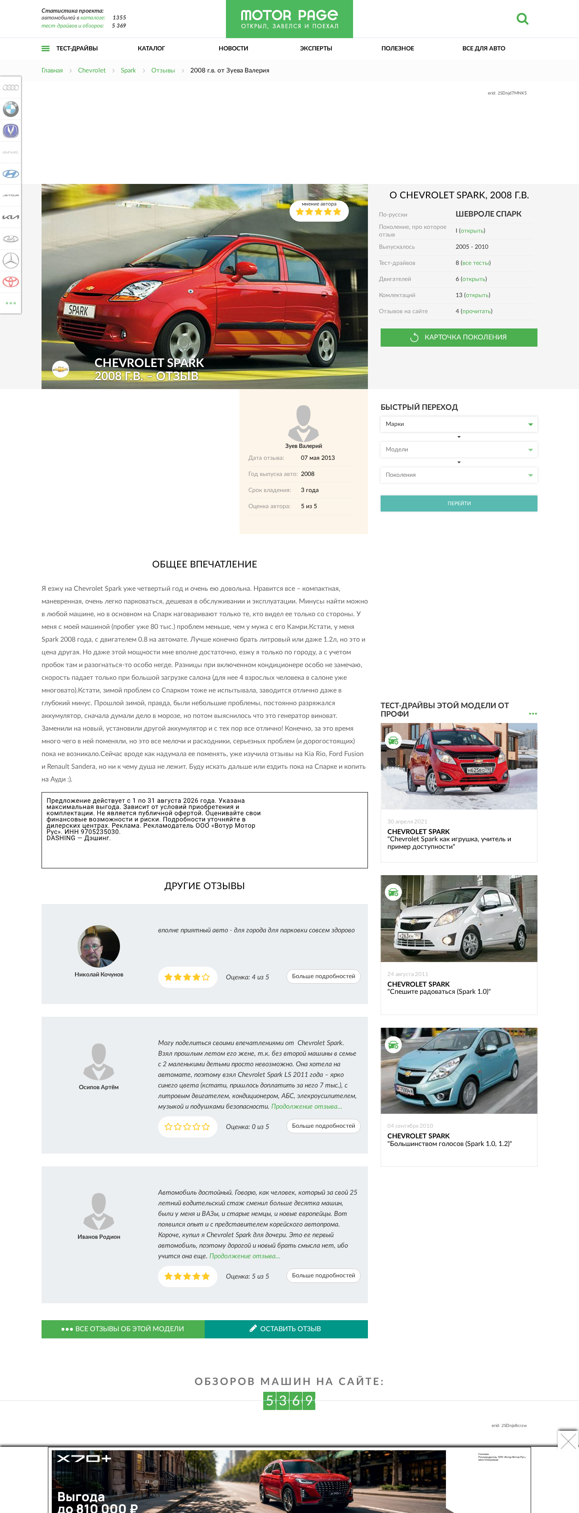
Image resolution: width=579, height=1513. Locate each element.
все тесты (475, 263)
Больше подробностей (323, 976)
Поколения (401, 475)
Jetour (8, 195)
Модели (397, 450)
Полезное (397, 49)
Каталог (151, 49)
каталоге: (93, 18)
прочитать (476, 311)
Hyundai (8, 173)
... (533, 714)
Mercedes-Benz (8, 260)
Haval (8, 152)
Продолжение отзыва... (306, 1106)
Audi (8, 87)
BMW (8, 109)
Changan (8, 130)
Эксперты (316, 49)
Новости (233, 49)
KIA (8, 217)
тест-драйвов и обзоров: (73, 26)
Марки (395, 424)
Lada (8, 238)
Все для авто (483, 49)
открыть (472, 231)
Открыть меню (46, 57)
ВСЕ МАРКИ (11, 300)
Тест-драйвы (77, 49)
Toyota (8, 281)
